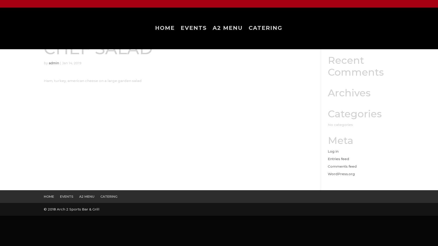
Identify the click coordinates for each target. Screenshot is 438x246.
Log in (333, 151)
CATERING (265, 28)
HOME (165, 28)
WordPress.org (341, 174)
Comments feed (342, 166)
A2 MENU (228, 28)
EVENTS (194, 28)
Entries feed (338, 159)
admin (54, 63)
